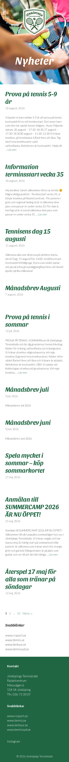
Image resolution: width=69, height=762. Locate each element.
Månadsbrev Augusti (32, 287)
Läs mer (12, 149)
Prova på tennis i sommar (27, 320)
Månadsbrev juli (27, 389)
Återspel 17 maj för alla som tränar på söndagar (30, 578)
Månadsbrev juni (28, 422)
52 (19, 613)
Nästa (28, 613)
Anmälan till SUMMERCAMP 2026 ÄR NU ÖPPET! (32, 506)
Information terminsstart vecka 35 (34, 169)
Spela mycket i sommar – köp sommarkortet (24, 462)
